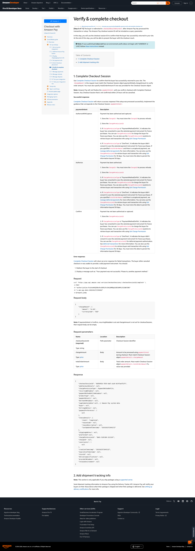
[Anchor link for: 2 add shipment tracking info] (111, 475)
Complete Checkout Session (87, 81)
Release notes (51, 105)
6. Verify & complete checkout (58, 68)
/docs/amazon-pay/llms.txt (88, 26)
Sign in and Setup (54, 89)
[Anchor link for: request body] (87, 298)
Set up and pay (54, 45)
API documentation (52, 99)
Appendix (49, 102)
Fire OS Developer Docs (12, 8)
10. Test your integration (58, 79)
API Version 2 (54, 21)
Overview (49, 37)
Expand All (52, 33)
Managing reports (52, 97)
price (81, 357)
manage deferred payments (110, 151)
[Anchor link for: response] (84, 374)
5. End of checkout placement (57, 64)
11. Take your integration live (59, 83)
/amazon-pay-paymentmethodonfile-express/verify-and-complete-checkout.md (122, 26)
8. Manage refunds (57, 74)
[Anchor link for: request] (82, 278)
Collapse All (46, 33)
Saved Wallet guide (52, 39)
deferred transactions (110, 244)
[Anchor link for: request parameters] (94, 332)
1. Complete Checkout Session (88, 59)
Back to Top (97, 501)
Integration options (52, 94)
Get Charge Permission (137, 138)
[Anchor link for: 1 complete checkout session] (112, 76)
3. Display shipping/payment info (58, 57)
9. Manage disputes (57, 77)
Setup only (53, 86)
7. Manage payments (57, 72)
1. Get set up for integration (56, 48)
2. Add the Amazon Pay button (58, 52)
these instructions (92, 46)
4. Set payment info (57, 60)
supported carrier (126, 480)
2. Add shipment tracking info (88, 62)
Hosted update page (54, 91)
